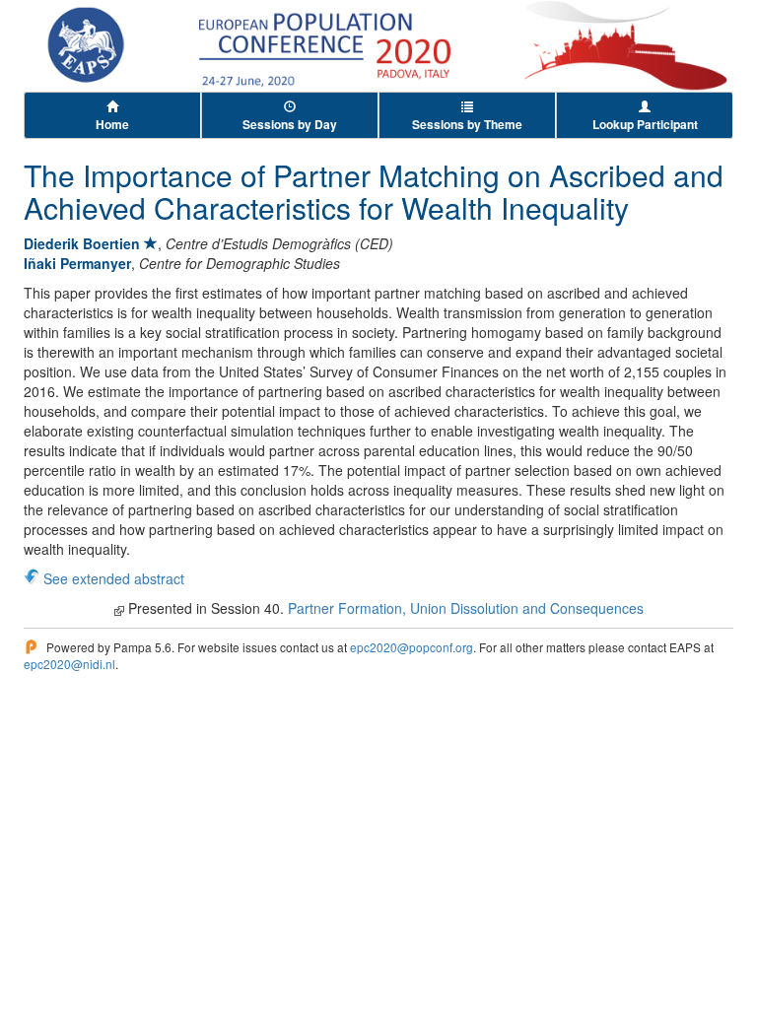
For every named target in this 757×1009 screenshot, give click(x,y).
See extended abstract (113, 578)
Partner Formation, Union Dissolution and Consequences (466, 608)
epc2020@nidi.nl (69, 663)
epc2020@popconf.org (411, 647)
